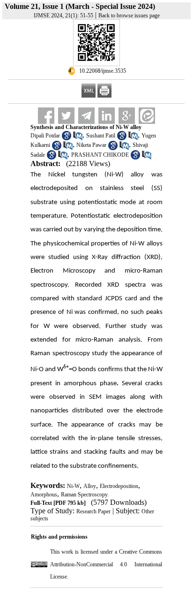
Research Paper (93, 511)
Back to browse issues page (129, 15)
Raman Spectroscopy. (85, 494)
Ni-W (73, 486)
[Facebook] (46, 115)
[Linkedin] (106, 115)
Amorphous (43, 494)
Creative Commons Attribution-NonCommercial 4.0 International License (106, 564)
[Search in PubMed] (77, 138)
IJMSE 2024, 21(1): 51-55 (63, 15)
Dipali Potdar (45, 135)
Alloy (89, 486)
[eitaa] (147, 115)
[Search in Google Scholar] (66, 138)
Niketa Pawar (91, 145)
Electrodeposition (119, 486)
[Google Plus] (127, 115)
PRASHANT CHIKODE (100, 155)
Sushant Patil (100, 135)
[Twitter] (66, 115)
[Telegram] (86, 115)
